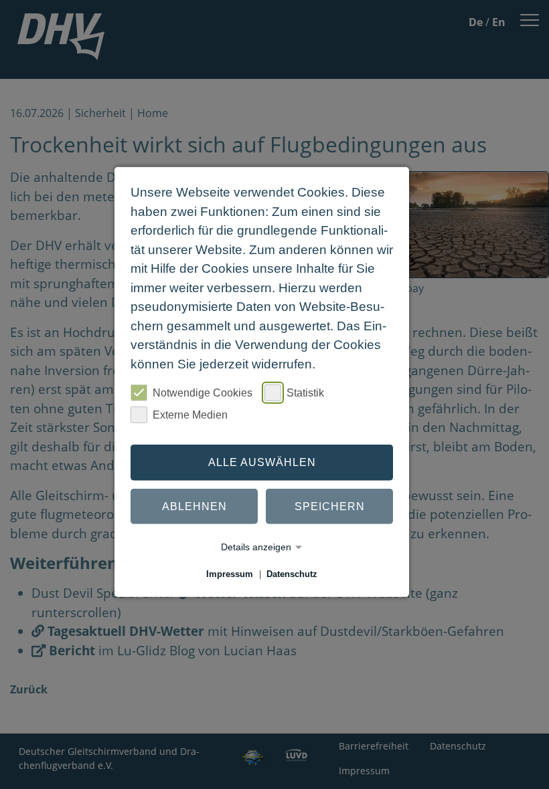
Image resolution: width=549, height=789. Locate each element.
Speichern (330, 506)
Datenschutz (291, 574)
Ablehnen (194, 506)
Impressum (229, 574)
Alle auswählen (262, 462)
